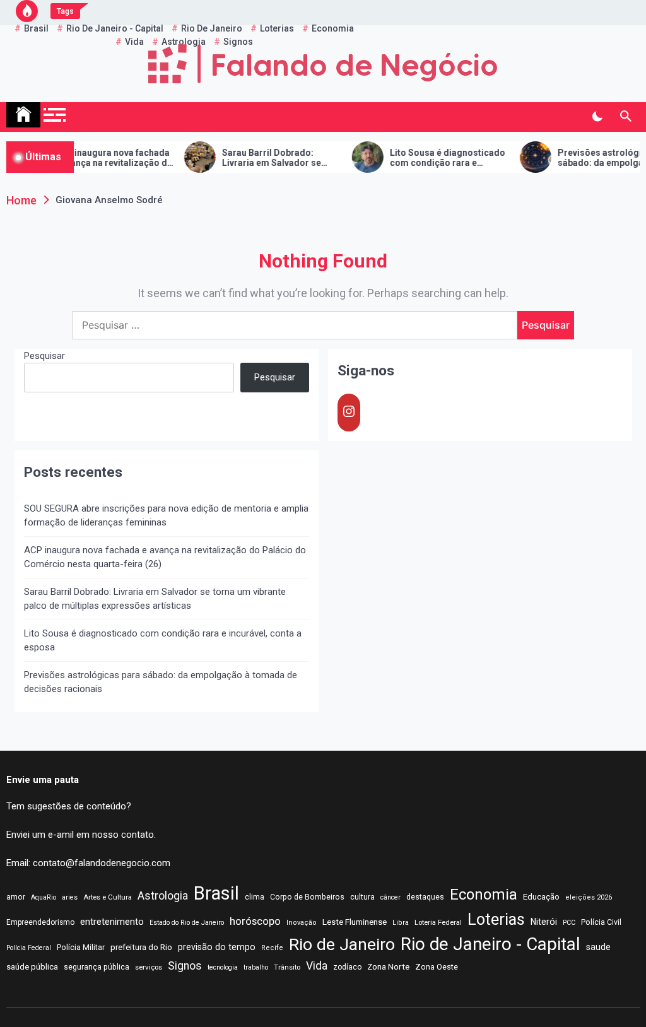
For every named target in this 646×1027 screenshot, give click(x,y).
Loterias (496, 919)
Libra (400, 922)
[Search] (625, 116)
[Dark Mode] (597, 116)
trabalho (256, 967)
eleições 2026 (588, 897)
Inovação (301, 922)
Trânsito (287, 967)
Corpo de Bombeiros (307, 897)
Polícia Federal (28, 948)
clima (254, 897)
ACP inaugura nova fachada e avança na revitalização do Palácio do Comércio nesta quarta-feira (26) (100, 158)
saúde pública (32, 966)
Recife (272, 948)
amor (15, 897)
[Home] (23, 114)
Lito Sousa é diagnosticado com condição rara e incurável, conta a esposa (434, 158)
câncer (390, 897)
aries (70, 897)
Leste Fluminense (354, 922)
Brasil (216, 893)
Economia (483, 894)
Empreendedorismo (40, 922)
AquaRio (43, 897)
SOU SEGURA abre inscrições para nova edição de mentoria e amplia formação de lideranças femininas (166, 516)
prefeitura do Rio (141, 947)
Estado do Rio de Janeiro (187, 922)
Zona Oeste (436, 966)
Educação (541, 896)
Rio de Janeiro (342, 944)
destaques (425, 897)
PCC (569, 922)
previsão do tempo (216, 947)
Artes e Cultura (107, 897)
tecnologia (223, 967)
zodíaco (347, 967)
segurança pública (96, 967)
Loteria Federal (438, 922)
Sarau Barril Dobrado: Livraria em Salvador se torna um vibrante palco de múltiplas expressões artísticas (264, 158)
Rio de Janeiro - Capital (490, 944)
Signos (185, 966)
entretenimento (112, 921)
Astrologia (163, 895)
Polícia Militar (81, 947)
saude (598, 947)
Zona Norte (388, 966)
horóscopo (255, 921)
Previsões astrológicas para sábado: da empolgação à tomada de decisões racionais (160, 682)
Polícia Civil (601, 922)
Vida (316, 966)
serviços (148, 967)
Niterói (544, 922)
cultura (362, 897)
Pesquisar (44, 355)
